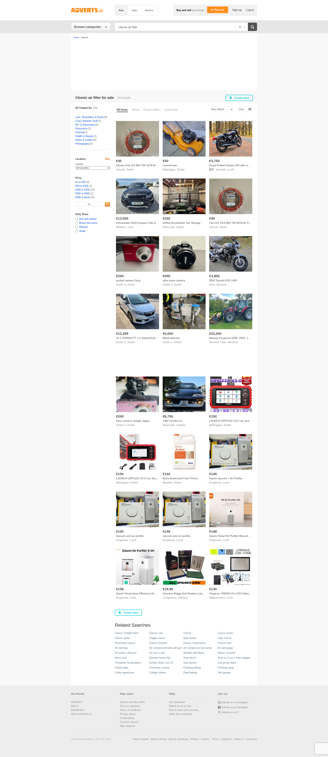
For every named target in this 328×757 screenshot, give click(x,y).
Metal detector (171, 337)
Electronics (81, 128)
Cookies (205, 739)
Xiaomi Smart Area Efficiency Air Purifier (140, 593)
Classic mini (224, 643)
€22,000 (215, 333)
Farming (79, 132)
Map (107, 159)
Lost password (177, 702)
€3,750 (214, 161)
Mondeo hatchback (193, 652)
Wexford (221, 284)
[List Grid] (243, 109)
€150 (213, 416)
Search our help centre (132, 702)
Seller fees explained (180, 714)
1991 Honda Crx (172, 420)
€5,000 (168, 333)
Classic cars (156, 633)
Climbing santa (226, 667)
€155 (120, 531)
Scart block (189, 657)
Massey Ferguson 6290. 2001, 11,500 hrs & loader (239, 337)
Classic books (225, 633)
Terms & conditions (130, 710)
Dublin (130, 169)
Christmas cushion (159, 667)
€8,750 (168, 416)
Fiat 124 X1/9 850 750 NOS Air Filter (231, 222)
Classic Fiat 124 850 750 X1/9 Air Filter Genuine (145, 165)
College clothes (157, 672)
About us (239, 739)
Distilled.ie (76, 702)
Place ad (219, 9)
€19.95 (168, 589)
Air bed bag (121, 647)
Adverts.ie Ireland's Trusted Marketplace (91, 10)
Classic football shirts (127, 633)
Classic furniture (158, 643)
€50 (165, 161)
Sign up (237, 10)
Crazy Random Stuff (86, 120)
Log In (250, 10)
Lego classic (225, 638)
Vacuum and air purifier (130, 535)
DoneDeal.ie (77, 710)
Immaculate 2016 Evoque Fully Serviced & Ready (145, 222)
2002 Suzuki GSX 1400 (223, 280)
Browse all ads (158, 739)
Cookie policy (127, 718)
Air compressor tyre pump (197, 647)
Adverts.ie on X (230, 712)
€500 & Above (83, 197)
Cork (130, 227)
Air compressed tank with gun (165, 647)
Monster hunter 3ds (159, 657)
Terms (215, 739)
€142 (166, 474)
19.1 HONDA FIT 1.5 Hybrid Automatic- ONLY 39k (146, 337)
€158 (120, 589)
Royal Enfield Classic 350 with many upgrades (237, 165)
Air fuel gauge (225, 647)
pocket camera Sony (128, 280)
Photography (82, 143)
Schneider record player (128, 662)
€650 (166, 276)
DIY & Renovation (85, 124)
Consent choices (129, 722)
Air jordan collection (125, 652)
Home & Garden (84, 139)
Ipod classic (190, 638)
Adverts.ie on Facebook (235, 707)
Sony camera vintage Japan (133, 420)
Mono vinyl (121, 657)
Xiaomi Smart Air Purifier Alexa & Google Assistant (239, 535)
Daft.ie (74, 706)
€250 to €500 (82, 193)
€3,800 (214, 276)
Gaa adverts (190, 662)
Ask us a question (130, 706)
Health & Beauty (84, 136)
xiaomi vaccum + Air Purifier (225, 478)
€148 (213, 531)
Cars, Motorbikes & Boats (89, 117)
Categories (226, 739)
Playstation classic (125, 643)
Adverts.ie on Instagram (235, 702)
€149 (213, 474)
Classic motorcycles (194, 643)
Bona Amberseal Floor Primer (180, 478)
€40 (119, 161)
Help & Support (141, 739)
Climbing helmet (192, 667)
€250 (166, 218)
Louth (230, 169)
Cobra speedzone (124, 672)
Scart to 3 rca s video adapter (234, 657)
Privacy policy (128, 714)
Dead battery (190, 672)
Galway (181, 424)
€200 (120, 276)
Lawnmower (170, 165)
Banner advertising (178, 739)
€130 (213, 589)
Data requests (127, 726)
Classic (187, 633)
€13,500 (122, 218)
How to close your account (183, 710)
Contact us (251, 739)
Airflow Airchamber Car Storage (181, 222)
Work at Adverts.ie (81, 714)
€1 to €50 (80, 182)
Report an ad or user (180, 706)
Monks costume (226, 652)
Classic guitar (122, 638)
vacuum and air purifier (176, 535)
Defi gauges (224, 672)
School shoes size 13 (161, 662)
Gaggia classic (157, 638)
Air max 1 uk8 (157, 652)
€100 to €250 (82, 189)
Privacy (194, 739)
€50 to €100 (81, 185)
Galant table (121, 667)
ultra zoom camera (174, 280)
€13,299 (122, 333)
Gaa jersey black (227, 662)
